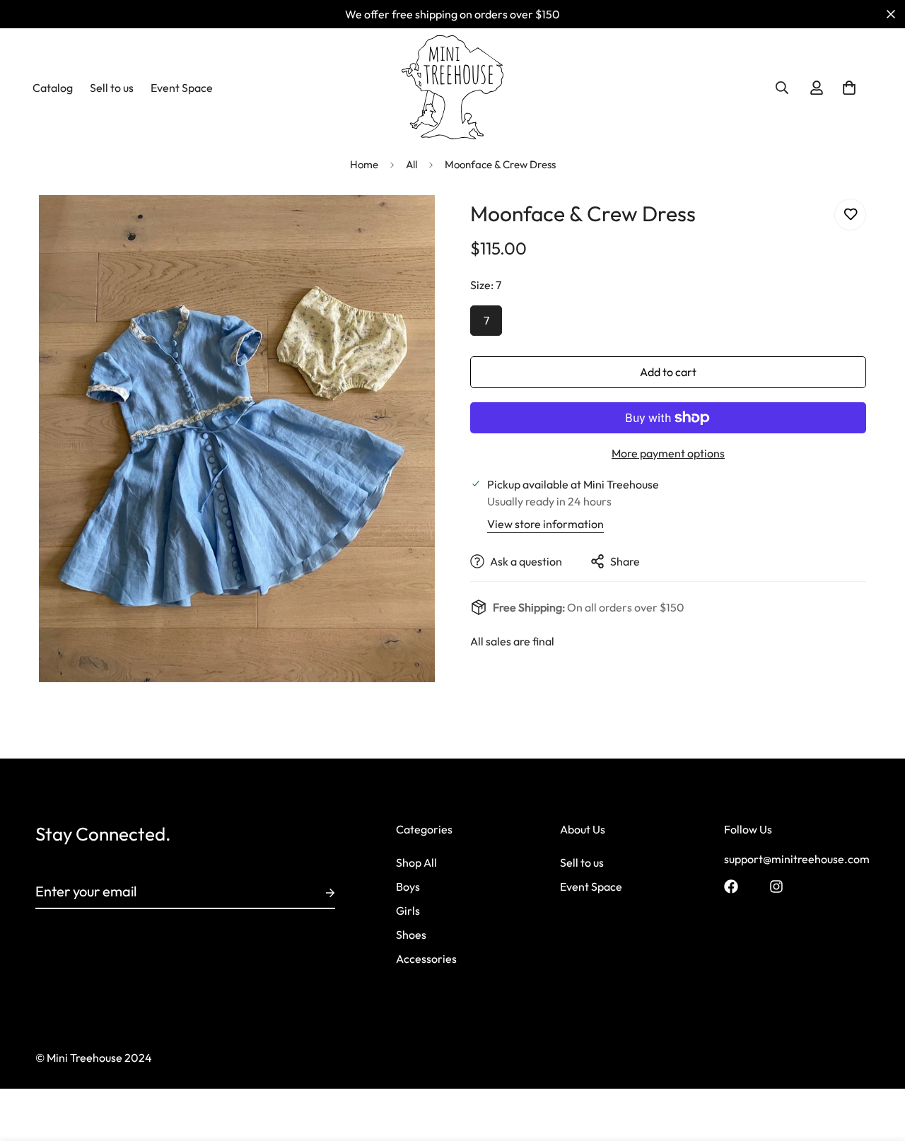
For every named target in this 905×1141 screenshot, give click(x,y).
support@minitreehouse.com (797, 860)
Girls (408, 911)
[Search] (782, 87)
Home (364, 164)
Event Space (182, 88)
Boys (408, 887)
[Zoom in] (405, 225)
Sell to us (112, 88)
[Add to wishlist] (850, 214)
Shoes (411, 935)
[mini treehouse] (453, 87)
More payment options (668, 453)
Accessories (426, 959)
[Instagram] (776, 886)
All (411, 164)
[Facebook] (731, 886)
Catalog (53, 88)
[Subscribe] (319, 893)
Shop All (416, 863)
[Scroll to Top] (877, 1064)
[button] (849, 87)
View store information (545, 524)
